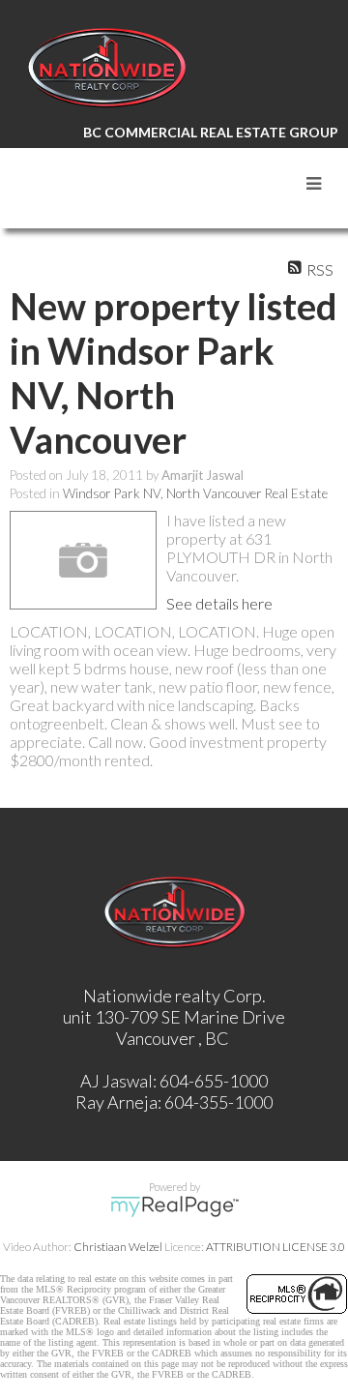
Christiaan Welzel (117, 1246)
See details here (219, 603)
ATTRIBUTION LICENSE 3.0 (275, 1246)
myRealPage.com (174, 1206)
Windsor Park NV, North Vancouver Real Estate (195, 493)
